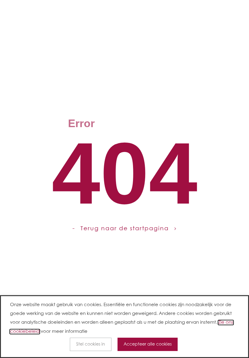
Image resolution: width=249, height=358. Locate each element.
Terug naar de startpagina (124, 228)
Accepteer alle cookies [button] (148, 344)
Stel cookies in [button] (90, 344)
